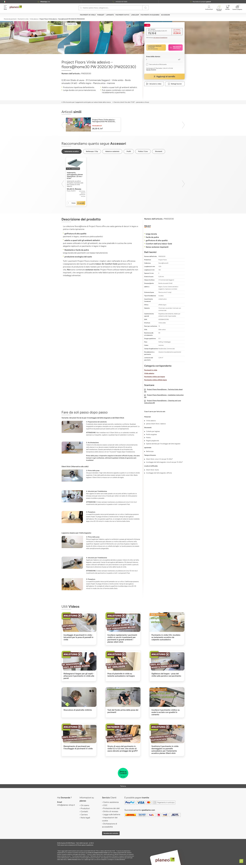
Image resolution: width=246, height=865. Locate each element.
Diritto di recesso (110, 811)
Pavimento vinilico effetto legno (155, 380)
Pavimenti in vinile (23, 19)
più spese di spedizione (160, 37)
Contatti (84, 811)
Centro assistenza (111, 802)
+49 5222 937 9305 (121, 1)
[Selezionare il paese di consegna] (4, 1)
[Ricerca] (81, 8)
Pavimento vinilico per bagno (154, 377)
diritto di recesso (72, 859)
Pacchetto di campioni (202, 1)
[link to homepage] (16, 7)
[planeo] (165, 860)
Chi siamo (85, 805)
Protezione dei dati (111, 808)
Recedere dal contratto (110, 833)
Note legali (85, 817)
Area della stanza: (153, 56)
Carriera (84, 814)
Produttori (85, 808)
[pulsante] (72, 427)
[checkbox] (156, 64)
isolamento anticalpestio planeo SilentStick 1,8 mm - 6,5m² (75, 175)
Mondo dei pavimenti (10, 19)
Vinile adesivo (34, 19)
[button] (4, 1)
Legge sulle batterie (111, 814)
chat (45, 1)
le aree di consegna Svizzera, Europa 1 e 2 (99, 852)
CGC (105, 805)
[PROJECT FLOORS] (164, 226)
